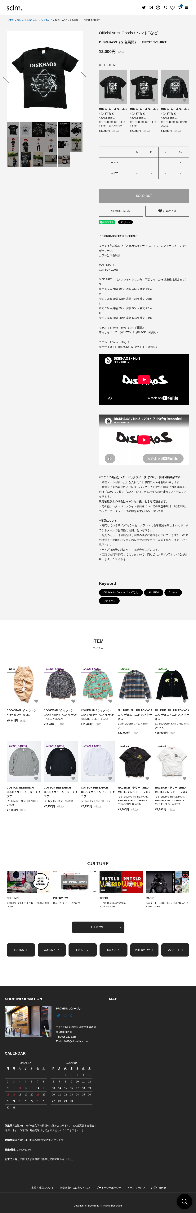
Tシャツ (173, 592)
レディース (109, 600)
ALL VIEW (97, 927)
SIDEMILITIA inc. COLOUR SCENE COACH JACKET (175, 122)
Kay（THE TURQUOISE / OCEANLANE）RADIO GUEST (167, 905)
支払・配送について (42, 1187)
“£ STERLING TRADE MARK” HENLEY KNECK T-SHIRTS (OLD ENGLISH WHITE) (170, 800)
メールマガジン (136, 1187)
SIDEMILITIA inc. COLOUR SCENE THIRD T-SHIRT (143, 122)
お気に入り (169, 211)
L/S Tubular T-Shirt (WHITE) (95, 801)
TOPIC (104, 898)
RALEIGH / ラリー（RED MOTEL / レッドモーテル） (134, 789)
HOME (10, 20)
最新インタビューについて (67, 903)
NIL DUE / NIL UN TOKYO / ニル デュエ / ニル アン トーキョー (135, 714)
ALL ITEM (154, 592)
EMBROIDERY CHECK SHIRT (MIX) (134, 725)
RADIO (150, 898)
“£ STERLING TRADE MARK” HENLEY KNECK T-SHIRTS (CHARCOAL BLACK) (133, 800)
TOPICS (19, 949)
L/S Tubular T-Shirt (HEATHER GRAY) (22, 803)
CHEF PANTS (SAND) (18, 715)
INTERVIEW (60, 898)
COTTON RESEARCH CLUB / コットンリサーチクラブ (24, 792)
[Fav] (165, 7)
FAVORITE (173, 949)
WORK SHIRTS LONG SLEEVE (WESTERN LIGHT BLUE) (97, 717)
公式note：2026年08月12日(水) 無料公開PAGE (28, 905)
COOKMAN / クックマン (22, 710)
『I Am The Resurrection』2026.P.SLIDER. (113, 905)
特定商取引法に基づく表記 (75, 1187)
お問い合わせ (122, 211)
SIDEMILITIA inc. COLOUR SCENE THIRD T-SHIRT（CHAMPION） (112, 122)
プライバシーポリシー (108, 1187)
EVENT (80, 949)
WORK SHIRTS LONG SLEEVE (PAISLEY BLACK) (60, 717)
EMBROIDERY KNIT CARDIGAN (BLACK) (172, 725)
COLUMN (13, 898)
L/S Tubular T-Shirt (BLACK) (58, 801)
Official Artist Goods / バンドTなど (34, 20)
